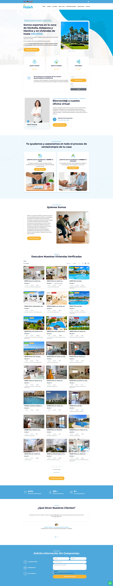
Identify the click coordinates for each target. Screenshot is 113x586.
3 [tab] (34, 278)
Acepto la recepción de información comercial (64, 573)
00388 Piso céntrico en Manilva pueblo (32, 430)
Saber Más (34, 69)
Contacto (88, 6)
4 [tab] (35, 278)
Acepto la (60, 571)
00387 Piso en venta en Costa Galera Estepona (77, 454)
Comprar (49, 6)
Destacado (54, 267)
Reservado (31, 267)
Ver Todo (78, 69)
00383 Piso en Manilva (54, 430)
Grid (82, 263)
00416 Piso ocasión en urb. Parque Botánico (78, 381)
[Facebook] (88, 2)
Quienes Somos (81, 6)
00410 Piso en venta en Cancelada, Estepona (32, 454)
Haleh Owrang (32, 124)
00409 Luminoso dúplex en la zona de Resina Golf (33, 406)
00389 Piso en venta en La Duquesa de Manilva (78, 430)
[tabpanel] (34, 273)
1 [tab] (32, 278)
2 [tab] (33, 278)
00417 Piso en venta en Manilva (54, 381)
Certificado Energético (71, 6)
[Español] (32, 1)
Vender (43, 6)
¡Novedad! (49, 267)
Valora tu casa (62, 6)
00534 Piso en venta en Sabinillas (77, 332)
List (85, 263)
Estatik (59, 472)
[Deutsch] (27, 1)
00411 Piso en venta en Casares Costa (77, 357)
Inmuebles (54, 6)
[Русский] (30, 1)
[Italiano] (29, 1)
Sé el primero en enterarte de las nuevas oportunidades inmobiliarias (47, 77)
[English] (24, 1)
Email (72, 84)
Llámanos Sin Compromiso (65, 118)
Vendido (26, 367)
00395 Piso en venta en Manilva (55, 406)
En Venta (26, 267)
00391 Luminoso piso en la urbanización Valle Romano (56, 454)
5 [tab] (58, 278)
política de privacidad (62, 571)
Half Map (88, 263)
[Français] (26, 1)
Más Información (40, 169)
